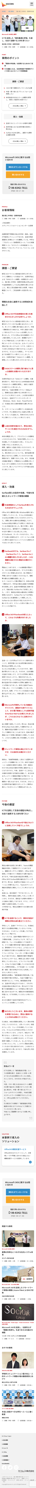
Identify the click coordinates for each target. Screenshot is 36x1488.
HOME (4, 11)
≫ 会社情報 (5, 1456)
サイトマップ (11, 1480)
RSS (4, 1481)
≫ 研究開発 (5, 1444)
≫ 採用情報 (5, 1460)
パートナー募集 (29, 1480)
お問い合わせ (19, 1480)
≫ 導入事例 (5, 1440)
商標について (25, 1478)
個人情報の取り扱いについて (21, 1477)
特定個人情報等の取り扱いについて (11, 1478)
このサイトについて (7, 1477)
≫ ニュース (5, 1448)
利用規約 (4, 1480)
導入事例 (11, 11)
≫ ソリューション (6, 1436)
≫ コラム (4, 1452)
